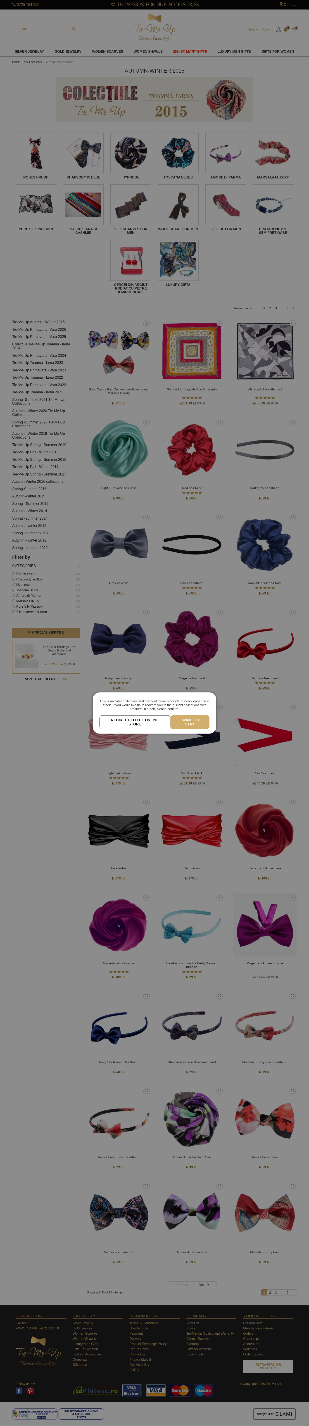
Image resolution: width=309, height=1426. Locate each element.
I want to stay (190, 722)
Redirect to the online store (135, 722)
